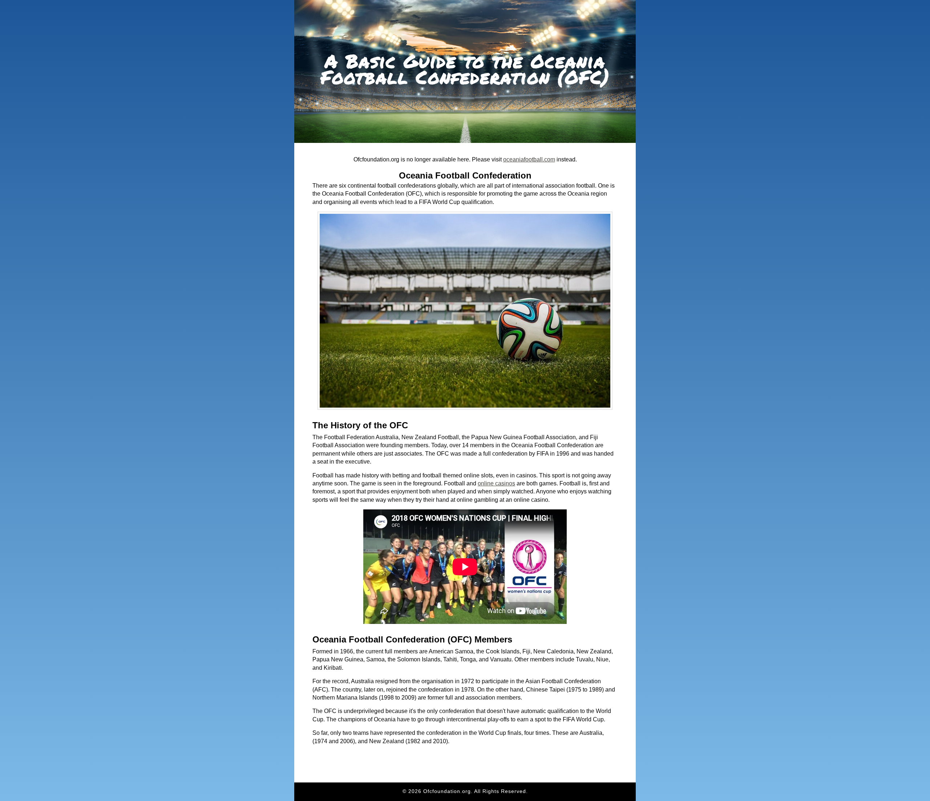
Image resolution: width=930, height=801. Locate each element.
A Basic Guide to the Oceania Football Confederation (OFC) (465, 69)
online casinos (496, 483)
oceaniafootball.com (529, 159)
